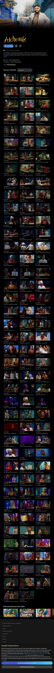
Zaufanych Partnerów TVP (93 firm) (17, 655)
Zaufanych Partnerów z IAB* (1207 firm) (38, 653)
